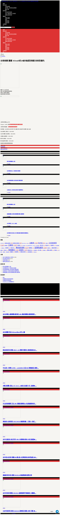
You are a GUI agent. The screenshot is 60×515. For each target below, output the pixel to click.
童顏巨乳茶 (30, 250)
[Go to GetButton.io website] (57, 513)
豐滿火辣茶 (50, 250)
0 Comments (2, 56)
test (3, 25)
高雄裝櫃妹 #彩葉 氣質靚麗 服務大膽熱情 (15, 213)
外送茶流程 (7, 6)
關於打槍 (7, 9)
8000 (6, 19)
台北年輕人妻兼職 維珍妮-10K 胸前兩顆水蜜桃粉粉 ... (19, 314)
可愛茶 (19, 245)
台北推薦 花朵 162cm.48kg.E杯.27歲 (14, 332)
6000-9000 (7, 20)
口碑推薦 (5, 24)
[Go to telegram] (57, 511)
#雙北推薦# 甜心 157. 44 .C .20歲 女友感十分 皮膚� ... (20, 386)
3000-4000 (7, 22)
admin (9, 163)
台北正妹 (38, 245)
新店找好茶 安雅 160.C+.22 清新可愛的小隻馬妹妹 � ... (20, 350)
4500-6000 (7, 21)
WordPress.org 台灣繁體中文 (8, 281)
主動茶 (33, 243)
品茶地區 (5, 10)
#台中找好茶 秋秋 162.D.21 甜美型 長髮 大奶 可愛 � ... (20, 511)
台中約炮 (24, 245)
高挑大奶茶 (23, 251)
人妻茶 (47, 243)
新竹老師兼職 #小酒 (11, 161)
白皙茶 (23, 250)
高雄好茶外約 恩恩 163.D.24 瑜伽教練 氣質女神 (17, 475)
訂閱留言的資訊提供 (7, 280)
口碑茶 (12, 245)
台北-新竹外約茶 (8, 12)
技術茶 (8, 247)
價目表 (4, 16)
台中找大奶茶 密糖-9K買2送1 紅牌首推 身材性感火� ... (20, 457)
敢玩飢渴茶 (22, 248)
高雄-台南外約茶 (8, 14)
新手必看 (5, 5)
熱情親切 (13, 250)
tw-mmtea (14, 513)
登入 (4, 277)
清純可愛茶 (55, 247)
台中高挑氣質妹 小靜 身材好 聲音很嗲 (15, 180)
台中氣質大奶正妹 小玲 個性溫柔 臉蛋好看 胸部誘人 (17, 232)
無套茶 (2, 250)
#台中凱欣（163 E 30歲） (12, 223)
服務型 (31, 247)
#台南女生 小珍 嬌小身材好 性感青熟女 (15, 189)
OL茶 (28, 243)
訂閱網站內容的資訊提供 (8, 278)
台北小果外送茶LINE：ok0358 (31, 245)
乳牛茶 (41, 243)
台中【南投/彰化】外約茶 (10, 13)
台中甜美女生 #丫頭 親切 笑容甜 (13, 170)
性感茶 (53, 245)
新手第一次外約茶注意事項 (10, 7)
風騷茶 (12, 251)
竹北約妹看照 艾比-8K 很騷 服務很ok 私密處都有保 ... (19, 403)
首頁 (4, 3)
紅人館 (40, 250)
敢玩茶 (13, 247)
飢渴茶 (17, 251)
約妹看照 (36, 250)
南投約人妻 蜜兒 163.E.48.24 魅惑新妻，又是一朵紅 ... (19, 421)
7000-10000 (7, 18)
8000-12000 (7, 17)
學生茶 (47, 245)
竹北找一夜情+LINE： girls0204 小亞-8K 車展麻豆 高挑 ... (21, 368)
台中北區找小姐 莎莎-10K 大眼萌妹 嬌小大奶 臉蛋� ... (20, 439)
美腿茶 (45, 250)
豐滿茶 (56, 250)
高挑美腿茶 (31, 251)
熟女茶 (6, 250)
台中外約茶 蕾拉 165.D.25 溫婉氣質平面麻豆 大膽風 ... (19, 493)
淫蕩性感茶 (2, 146)
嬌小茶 (42, 245)
